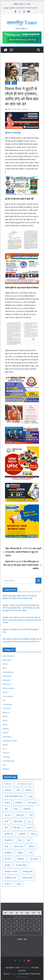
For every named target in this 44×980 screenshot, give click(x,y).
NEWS (14, 83)
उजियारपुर (8, 790)
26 (39, 929)
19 (39, 925)
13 (5, 925)
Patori (5, 720)
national (8, 784)
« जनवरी (19, 939)
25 (34, 929)
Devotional (7, 676)
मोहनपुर (33, 834)
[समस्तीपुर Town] (5, 50)
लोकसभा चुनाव (18, 846)
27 (5, 933)
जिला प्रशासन (32, 802)
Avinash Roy (24, 109)
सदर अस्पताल (34, 859)
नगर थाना (8, 815)
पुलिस (6, 821)
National (6, 712)
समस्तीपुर (7, 865)
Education (7, 680)
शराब (30, 852)
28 (11, 933)
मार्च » (25, 939)
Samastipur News (24, 784)
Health (5, 692)
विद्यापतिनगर (8, 852)
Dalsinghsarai (8, 672)
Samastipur (7, 736)
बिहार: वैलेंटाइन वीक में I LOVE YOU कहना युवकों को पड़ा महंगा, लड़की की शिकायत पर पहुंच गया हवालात (23, 552)
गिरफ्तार (7, 802)
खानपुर (30, 796)
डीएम (6, 809)
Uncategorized (8, 761)
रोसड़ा (6, 846)
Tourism (6, 753)
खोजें (38, 580)
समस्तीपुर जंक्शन (21, 865)
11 (34, 921)
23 (22, 929)
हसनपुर (18, 884)
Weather (6, 769)
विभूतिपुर (20, 852)
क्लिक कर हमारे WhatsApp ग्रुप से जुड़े (22, 40)
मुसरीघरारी (22, 834)
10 (27, 921)
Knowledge (7, 704)
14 (11, 925)
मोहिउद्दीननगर (9, 840)
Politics (5, 724)
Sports (5, 745)
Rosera (5, 732)
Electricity (7, 684)
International (8, 696)
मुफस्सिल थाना (9, 834)
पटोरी (31, 815)
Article (5, 664)
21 (11, 929)
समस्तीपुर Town (22, 22)
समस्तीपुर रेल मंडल (10, 878)
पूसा (29, 821)
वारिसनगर (32, 846)
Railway (6, 728)
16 (22, 925)
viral (4, 765)
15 (17, 925)
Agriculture (7, 660)
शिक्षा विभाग (8, 859)
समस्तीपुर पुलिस (27, 871)
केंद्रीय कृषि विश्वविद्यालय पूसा (14, 796)
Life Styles (7, 708)
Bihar (7, 83)
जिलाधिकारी (18, 802)
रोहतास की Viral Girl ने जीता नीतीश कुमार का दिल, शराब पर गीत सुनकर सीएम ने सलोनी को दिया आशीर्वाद (21, 565)
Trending (6, 757)
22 (17, 929)
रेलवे (28, 840)
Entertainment (8, 688)
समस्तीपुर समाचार (27, 878)
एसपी (18, 790)
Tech (4, 749)
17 (27, 925)
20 (5, 929)
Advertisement (9, 656)
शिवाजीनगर (20, 859)
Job (4, 700)
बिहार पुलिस (17, 827)
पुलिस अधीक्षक (18, 821)
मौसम (20, 840)
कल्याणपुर (28, 790)
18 (34, 925)
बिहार (6, 827)
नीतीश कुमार (20, 815)
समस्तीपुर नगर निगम (11, 871)
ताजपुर (15, 809)
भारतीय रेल (29, 827)
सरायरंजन (8, 884)
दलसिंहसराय (27, 809)
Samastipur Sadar (10, 740)
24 (27, 929)
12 (39, 921)
